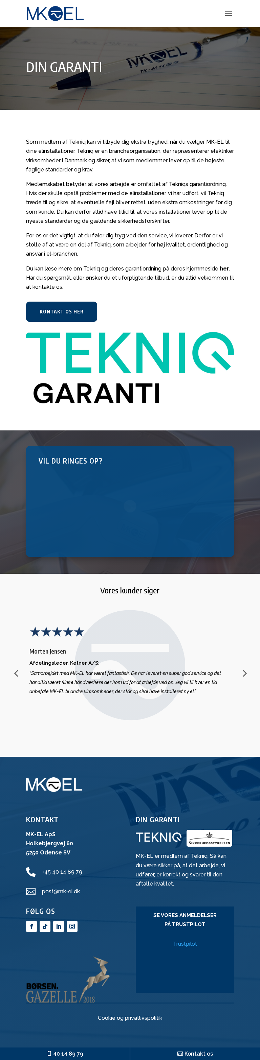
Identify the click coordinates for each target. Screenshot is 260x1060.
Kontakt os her (62, 311)
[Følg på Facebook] (31, 926)
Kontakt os (199, 1054)
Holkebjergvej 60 (49, 843)
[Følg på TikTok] (45, 926)
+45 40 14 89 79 (62, 872)
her (224, 268)
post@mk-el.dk (61, 891)
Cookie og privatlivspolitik (130, 1018)
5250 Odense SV (48, 852)
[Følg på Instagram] (72, 926)
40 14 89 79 (68, 1054)
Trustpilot (185, 944)
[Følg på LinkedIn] (58, 926)
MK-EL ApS (41, 834)
